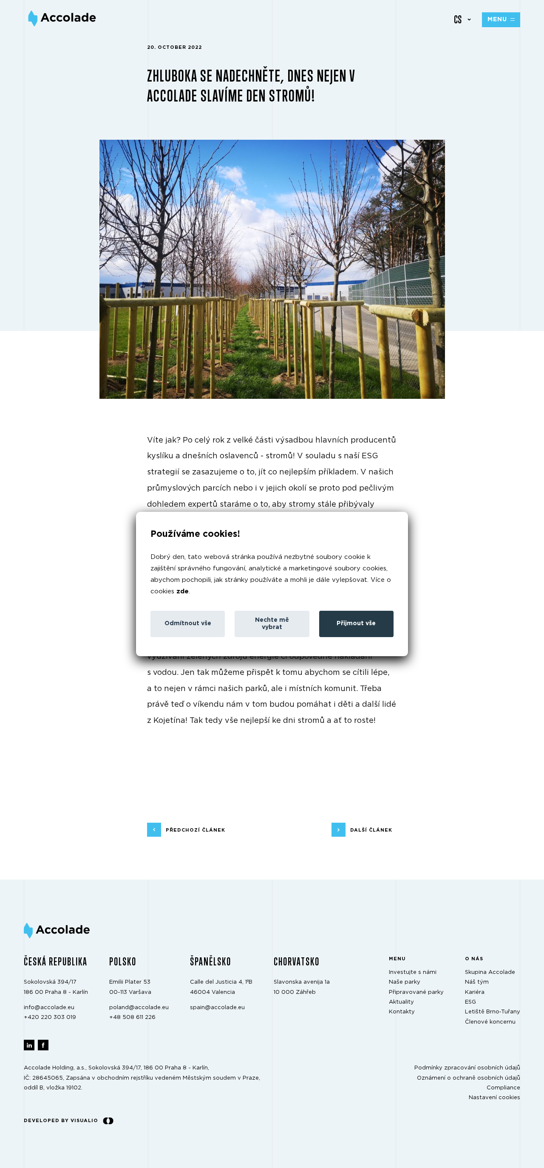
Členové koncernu (490, 1022)
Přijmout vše (356, 623)
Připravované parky (416, 992)
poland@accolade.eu (139, 1007)
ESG (470, 1002)
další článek (371, 830)
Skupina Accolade (490, 972)
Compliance (503, 1088)
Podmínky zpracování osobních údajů (467, 1068)
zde (182, 591)
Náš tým (477, 982)
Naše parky (404, 982)
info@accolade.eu (49, 1007)
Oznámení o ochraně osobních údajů (468, 1078)
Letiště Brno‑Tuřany (492, 1012)
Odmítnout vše (187, 623)
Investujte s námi (412, 972)
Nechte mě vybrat (272, 623)
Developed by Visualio (61, 1120)
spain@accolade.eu (217, 1007)
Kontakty (402, 1012)
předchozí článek (195, 830)
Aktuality (401, 1002)
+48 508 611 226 (132, 1017)
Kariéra (474, 992)
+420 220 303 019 (50, 1017)
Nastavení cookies (494, 1098)
